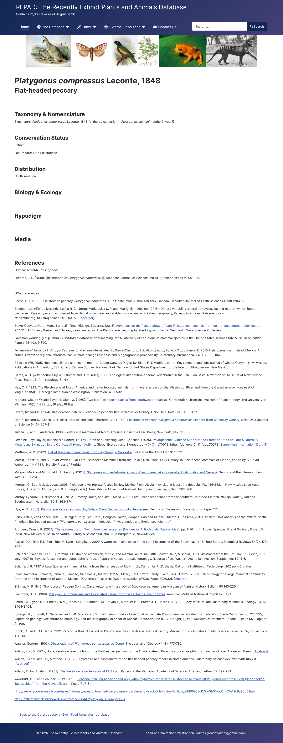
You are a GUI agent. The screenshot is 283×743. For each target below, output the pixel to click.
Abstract (87, 318)
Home (24, 27)
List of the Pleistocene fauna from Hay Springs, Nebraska (90, 452)
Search (259, 26)
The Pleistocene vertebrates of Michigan (89, 671)
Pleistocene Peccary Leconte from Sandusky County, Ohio (187, 420)
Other (86, 27)
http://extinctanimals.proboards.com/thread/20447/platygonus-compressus (69, 699)
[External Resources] (142, 27)
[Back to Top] (276, 736)
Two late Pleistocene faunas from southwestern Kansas (127, 400)
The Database (53, 27)
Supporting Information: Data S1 (243, 444)
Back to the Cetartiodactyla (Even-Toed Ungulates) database (64, 714)
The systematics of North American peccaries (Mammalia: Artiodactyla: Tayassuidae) (117, 529)
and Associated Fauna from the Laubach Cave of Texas (107, 594)
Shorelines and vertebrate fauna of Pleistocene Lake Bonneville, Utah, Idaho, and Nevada (152, 472)
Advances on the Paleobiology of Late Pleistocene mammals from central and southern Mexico (185, 326)
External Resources (124, 27)
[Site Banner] (141, 51)
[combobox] (219, 26)
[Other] (93, 27)
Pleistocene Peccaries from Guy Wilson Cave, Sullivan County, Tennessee (94, 509)
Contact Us (167, 27)
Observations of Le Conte (87, 643)
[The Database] (66, 27)
